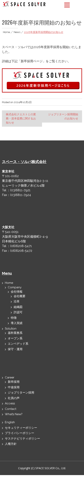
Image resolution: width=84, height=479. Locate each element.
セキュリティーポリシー (21, 428)
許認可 (18, 312)
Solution (10, 328)
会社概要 (19, 296)
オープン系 (15, 338)
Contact (10, 409)
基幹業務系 (15, 333)
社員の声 (14, 398)
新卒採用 (14, 382)
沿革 (17, 301)
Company (14, 287)
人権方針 (11, 444)
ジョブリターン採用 (21, 392)
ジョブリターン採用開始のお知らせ (63, 116)
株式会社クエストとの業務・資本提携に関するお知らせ (21, 118)
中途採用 (14, 387)
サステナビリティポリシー (22, 438)
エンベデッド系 (18, 343)
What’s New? (13, 414)
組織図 (18, 307)
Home (6, 32)
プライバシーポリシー (19, 433)
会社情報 (16, 291)
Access (10, 403)
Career (9, 377)
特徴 (14, 318)
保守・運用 (15, 349)
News (17, 32)
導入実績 (16, 323)
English (10, 422)
